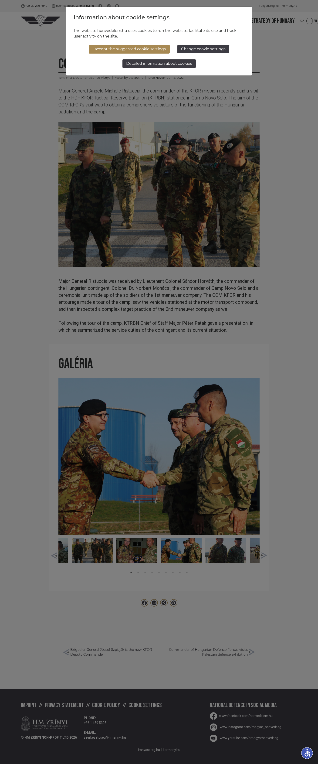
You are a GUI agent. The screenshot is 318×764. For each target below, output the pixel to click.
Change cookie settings (203, 49)
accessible (307, 752)
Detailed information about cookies (159, 63)
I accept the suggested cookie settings (129, 49)
